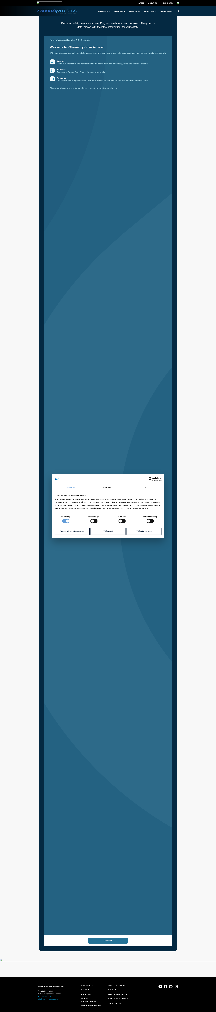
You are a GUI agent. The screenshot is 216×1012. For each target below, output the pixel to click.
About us (86, 994)
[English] (178, 3)
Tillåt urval (108, 531)
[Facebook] (165, 986)
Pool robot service (118, 999)
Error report (115, 1003)
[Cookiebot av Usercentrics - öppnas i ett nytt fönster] (151, 479)
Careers (85, 990)
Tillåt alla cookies (144, 531)
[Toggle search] (178, 11)
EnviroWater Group (91, 1006)
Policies (112, 990)
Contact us (87, 985)
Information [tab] (108, 487)
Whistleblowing (116, 985)
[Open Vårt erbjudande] (109, 11)
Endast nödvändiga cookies (72, 531)
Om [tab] (145, 487)
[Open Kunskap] (124, 11)
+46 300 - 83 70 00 (45, 996)
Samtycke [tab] (70, 487)
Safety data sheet (117, 994)
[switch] (94, 521)
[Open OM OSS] (158, 3)
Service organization (88, 1000)
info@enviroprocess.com (48, 999)
